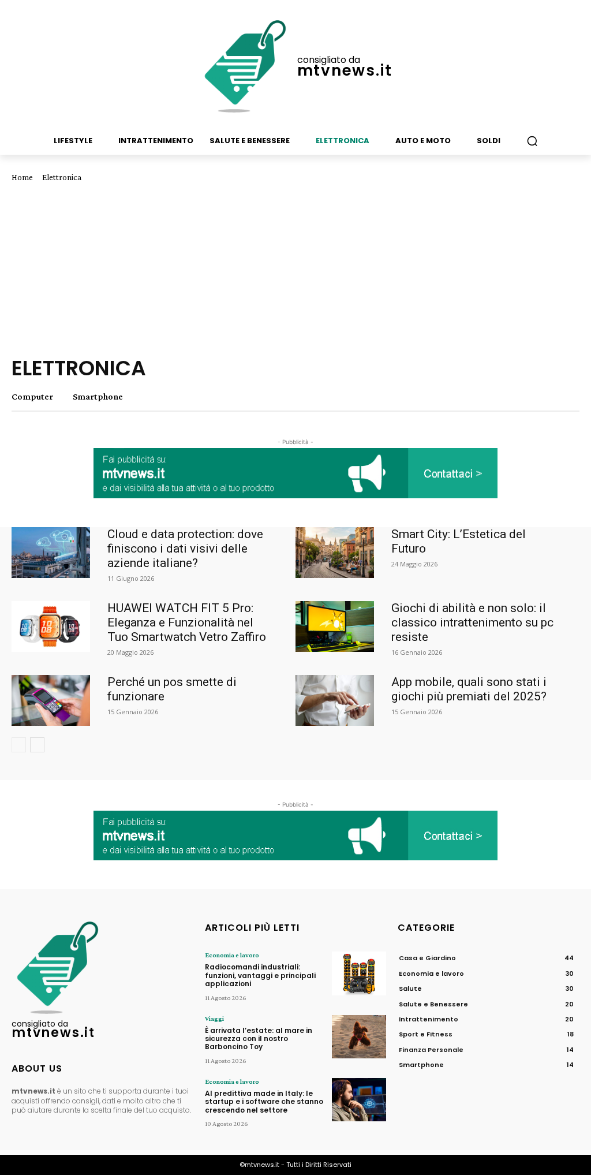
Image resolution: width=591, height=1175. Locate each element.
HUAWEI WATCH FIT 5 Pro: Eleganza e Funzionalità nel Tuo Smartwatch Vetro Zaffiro (186, 622)
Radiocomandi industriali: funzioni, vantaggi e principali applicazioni (260, 975)
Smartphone (98, 396)
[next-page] (37, 744)
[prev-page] (19, 744)
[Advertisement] (295, 269)
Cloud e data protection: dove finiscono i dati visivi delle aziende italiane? (185, 548)
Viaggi (214, 1018)
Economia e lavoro (232, 955)
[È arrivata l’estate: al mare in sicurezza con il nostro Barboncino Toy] (359, 1037)
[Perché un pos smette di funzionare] (51, 700)
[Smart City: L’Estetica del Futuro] (335, 552)
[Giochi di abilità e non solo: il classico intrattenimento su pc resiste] (335, 626)
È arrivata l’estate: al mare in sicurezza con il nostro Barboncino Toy (258, 1038)
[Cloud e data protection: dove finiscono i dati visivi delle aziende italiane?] (51, 552)
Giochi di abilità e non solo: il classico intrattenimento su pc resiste (472, 622)
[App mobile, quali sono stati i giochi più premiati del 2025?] (335, 700)
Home (22, 177)
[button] (532, 141)
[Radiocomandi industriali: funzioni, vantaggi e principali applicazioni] (359, 973)
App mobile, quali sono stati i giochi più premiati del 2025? (469, 689)
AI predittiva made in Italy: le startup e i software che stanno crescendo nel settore (264, 1101)
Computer (32, 396)
